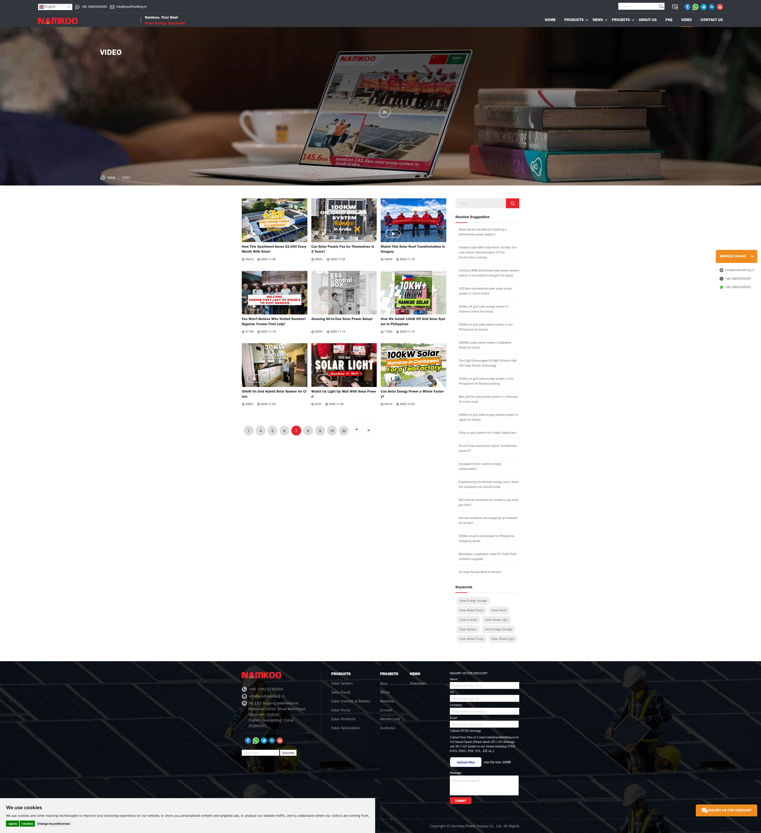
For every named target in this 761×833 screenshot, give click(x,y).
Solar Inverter (468, 620)
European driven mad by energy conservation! (480, 466)
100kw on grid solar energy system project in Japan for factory (488, 417)
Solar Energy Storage (473, 601)
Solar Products (343, 718)
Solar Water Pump (471, 610)
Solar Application (345, 727)
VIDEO (686, 19)
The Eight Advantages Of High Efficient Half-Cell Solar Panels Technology (488, 363)
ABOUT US (648, 19)
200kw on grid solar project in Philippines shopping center (486, 538)
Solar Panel (498, 610)
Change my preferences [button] (53, 823)
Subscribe (288, 753)
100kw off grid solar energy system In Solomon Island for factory (484, 308)
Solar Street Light (496, 620)
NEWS (598, 19)
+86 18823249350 (94, 6)
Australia (387, 727)
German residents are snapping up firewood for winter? (488, 520)
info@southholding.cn (131, 6)
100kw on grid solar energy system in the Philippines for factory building (486, 381)
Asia (383, 683)
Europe (386, 710)
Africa (385, 692)
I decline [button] (27, 823)
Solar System (468, 629)
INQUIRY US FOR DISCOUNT (730, 810)
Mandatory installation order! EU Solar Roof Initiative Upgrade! (487, 556)
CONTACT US (712, 19)
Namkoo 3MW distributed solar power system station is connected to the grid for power (489, 272)
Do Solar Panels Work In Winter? (480, 572)
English (49, 6)
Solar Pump (341, 710)
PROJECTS (621, 19)
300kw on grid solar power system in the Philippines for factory (486, 326)
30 (344, 430)
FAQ (668, 19)
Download (418, 683)
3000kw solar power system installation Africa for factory (485, 345)
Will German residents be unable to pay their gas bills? (488, 502)
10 (332, 430)
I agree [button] (12, 823)
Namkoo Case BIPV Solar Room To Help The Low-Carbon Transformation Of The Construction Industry (487, 252)
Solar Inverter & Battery (350, 701)
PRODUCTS (574, 19)
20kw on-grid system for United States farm (487, 433)
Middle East (390, 718)
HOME (111, 178)
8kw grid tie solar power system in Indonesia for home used (488, 399)
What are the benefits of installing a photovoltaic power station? (482, 231)
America (387, 701)
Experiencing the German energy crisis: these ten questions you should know (489, 484)
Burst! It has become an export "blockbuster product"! (488, 448)
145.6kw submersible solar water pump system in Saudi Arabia (485, 290)
